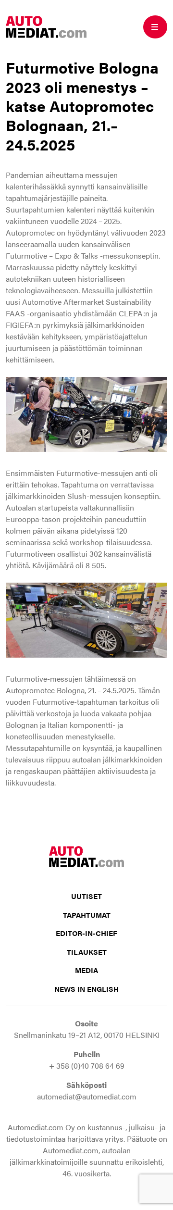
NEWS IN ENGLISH (86, 989)
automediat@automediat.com (86, 1096)
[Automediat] (46, 25)
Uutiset (86, 896)
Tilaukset (87, 952)
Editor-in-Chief (86, 933)
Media (86, 970)
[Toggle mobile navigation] (155, 26)
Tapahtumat (87, 915)
